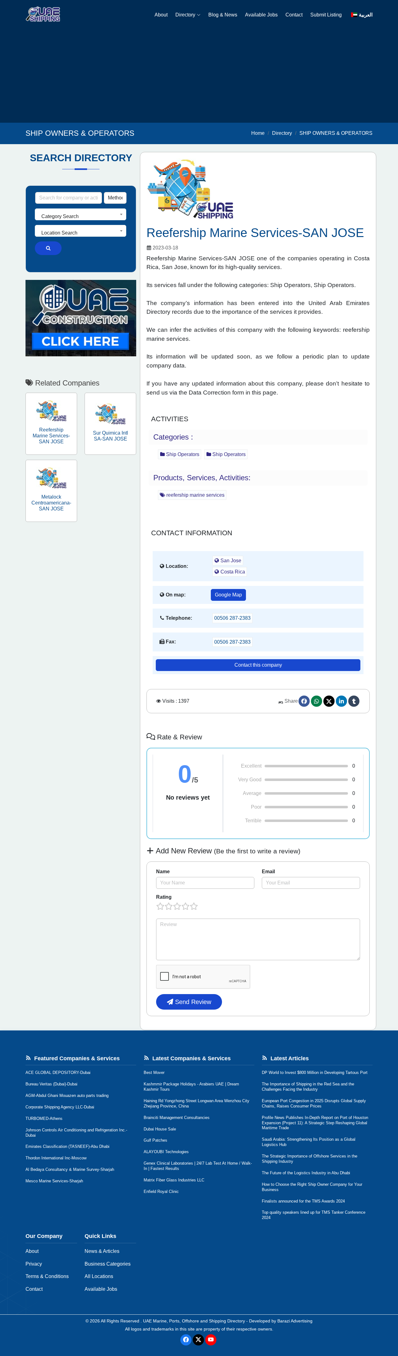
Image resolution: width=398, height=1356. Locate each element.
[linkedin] (341, 701)
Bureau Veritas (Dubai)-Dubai (51, 1084)
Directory (185, 14)
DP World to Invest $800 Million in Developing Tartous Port (315, 1072)
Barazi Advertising (294, 1320)
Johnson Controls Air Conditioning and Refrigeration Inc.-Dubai (76, 1133)
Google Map (228, 594)
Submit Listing (326, 14)
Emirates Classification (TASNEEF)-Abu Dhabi (67, 1146)
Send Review (192, 1001)
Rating (164, 897)
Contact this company (258, 665)
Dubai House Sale (160, 1129)
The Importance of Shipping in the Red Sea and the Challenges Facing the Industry (308, 1087)
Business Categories (108, 1264)
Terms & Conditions (47, 1276)
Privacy (33, 1264)
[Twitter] (329, 701)
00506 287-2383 (232, 618)
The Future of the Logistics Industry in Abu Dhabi (306, 1173)
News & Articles (102, 1251)
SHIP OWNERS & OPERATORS (336, 133)
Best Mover (154, 1072)
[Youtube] (210, 1339)
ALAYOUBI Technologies (166, 1151)
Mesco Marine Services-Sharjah (54, 1181)
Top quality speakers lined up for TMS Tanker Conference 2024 (313, 1215)
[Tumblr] (353, 701)
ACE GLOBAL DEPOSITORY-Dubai (57, 1072)
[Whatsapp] (316, 701)
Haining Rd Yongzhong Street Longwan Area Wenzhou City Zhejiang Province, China (196, 1103)
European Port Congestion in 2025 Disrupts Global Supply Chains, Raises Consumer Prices (314, 1103)
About (161, 14)
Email (268, 871)
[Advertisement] (199, 76)
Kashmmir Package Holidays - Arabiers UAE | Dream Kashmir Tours (191, 1087)
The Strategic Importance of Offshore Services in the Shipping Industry (309, 1159)
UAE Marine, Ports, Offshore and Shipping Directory (194, 1320)
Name (163, 871)
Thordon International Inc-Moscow (55, 1158)
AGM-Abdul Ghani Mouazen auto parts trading (67, 1095)
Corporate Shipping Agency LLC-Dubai (59, 1107)
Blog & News (222, 14)
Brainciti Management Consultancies (177, 1117)
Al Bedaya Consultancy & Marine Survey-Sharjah (69, 1169)
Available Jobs (261, 14)
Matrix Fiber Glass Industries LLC (174, 1180)
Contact (294, 14)
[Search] (48, 248)
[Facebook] (304, 701)
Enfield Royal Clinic (161, 1191)
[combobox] (80, 214)
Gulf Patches (155, 1140)
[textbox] (80, 216)
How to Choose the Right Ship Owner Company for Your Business (312, 1187)
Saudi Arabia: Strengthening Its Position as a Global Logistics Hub (308, 1142)
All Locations (99, 1276)
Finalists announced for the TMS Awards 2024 (303, 1201)
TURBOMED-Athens (43, 1118)
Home (258, 133)
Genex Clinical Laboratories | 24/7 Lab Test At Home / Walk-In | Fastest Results (198, 1166)
